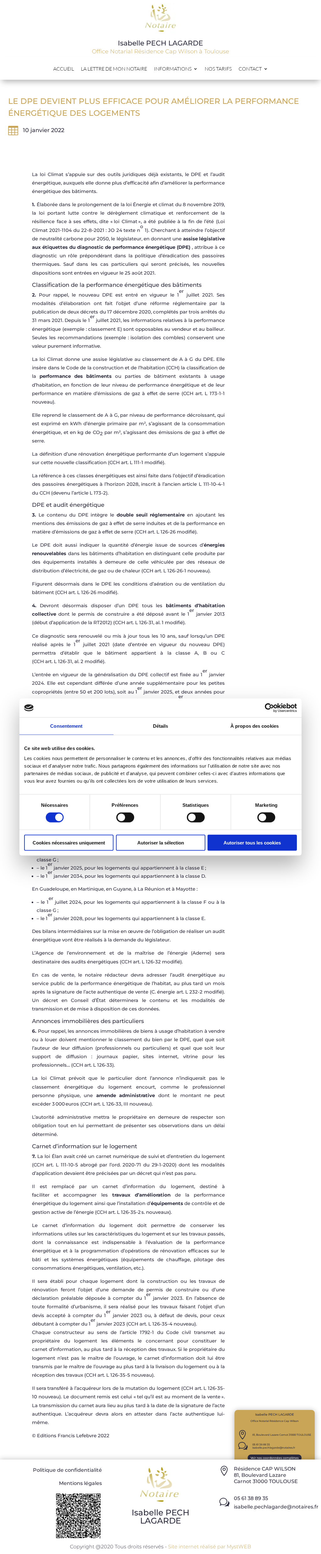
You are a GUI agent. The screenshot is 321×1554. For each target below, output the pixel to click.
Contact (250, 69)
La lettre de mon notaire (114, 69)
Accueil (63, 69)
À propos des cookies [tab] (254, 726)
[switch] (125, 817)
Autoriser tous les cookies (252, 842)
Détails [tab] (160, 726)
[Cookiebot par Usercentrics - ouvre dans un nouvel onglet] (269, 708)
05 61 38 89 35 (261, 1444)
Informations (173, 69)
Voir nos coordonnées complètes (274, 1458)
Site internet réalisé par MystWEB (209, 1547)
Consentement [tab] (66, 726)
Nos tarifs (218, 69)
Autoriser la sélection (160, 842)
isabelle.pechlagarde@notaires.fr (273, 1447)
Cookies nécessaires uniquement (69, 842)
